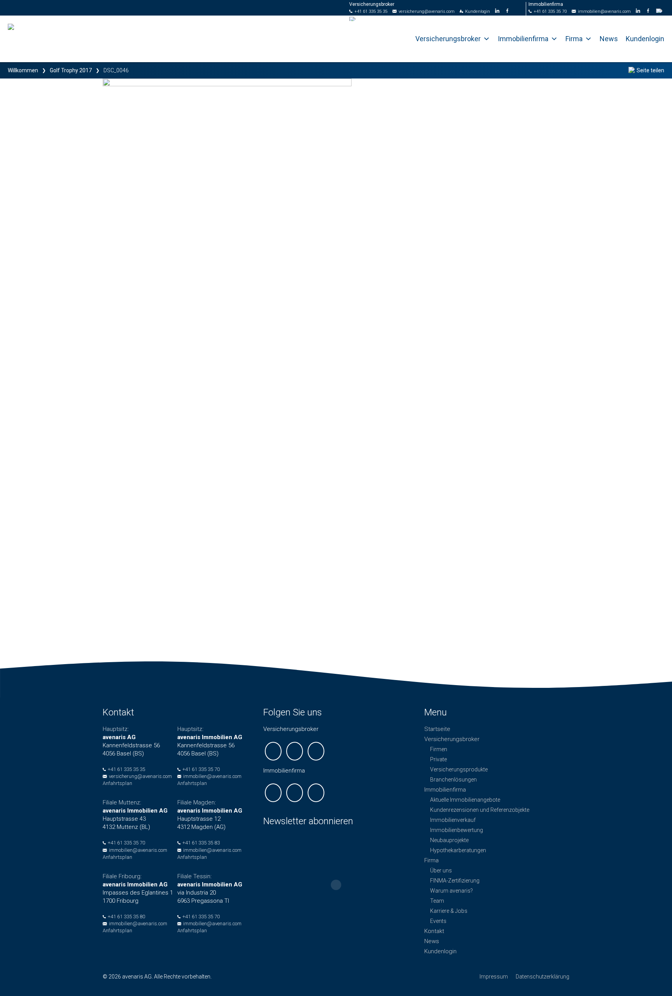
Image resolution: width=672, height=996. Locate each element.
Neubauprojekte (449, 840)
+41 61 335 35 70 (550, 11)
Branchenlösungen (453, 779)
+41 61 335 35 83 (201, 843)
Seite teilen (650, 70)
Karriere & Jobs (448, 911)
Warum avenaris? (451, 891)
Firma (574, 39)
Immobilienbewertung (456, 830)
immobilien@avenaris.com (604, 11)
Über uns (441, 870)
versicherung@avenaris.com (427, 11)
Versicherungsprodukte (459, 769)
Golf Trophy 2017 (71, 70)
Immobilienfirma (523, 39)
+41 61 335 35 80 (126, 916)
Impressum (494, 976)
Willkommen (23, 70)
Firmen (438, 749)
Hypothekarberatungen (458, 850)
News (609, 39)
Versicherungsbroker (448, 39)
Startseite (437, 729)
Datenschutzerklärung (542, 976)
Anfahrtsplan (117, 783)
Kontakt (434, 931)
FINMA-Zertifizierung (455, 880)
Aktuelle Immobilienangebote (465, 800)
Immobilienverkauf (453, 820)
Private (438, 759)
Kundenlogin (477, 11)
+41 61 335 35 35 (370, 11)
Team (437, 901)
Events (438, 921)
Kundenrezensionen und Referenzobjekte (479, 810)
